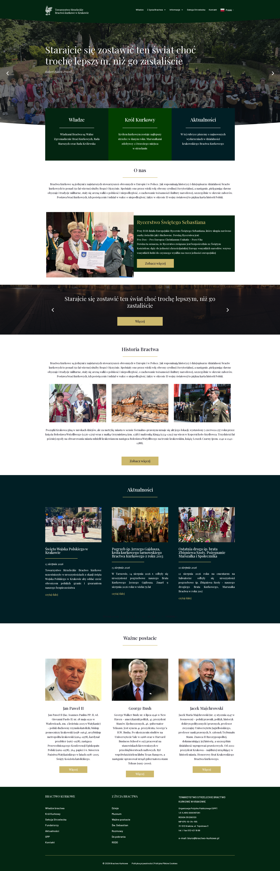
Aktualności (52, 830)
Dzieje (115, 808)
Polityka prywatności (142, 863)
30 (153, 616)
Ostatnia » (171, 616)
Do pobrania (119, 836)
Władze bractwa (54, 808)
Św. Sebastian (120, 825)
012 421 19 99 (194, 830)
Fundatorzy (52, 825)
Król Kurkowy (52, 813)
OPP (47, 836)
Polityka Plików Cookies (165, 863)
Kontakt (213, 10)
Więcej (140, 321)
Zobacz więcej (155, 263)
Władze (140, 10)
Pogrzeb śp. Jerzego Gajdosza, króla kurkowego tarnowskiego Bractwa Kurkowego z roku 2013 (137, 552)
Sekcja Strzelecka (196, 10)
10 (143, 616)
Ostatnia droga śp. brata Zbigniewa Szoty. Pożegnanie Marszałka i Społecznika (202, 552)
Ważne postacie (121, 819)
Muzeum (117, 813)
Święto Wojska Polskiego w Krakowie (66, 550)
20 (148, 616)
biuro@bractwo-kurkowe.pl (203, 838)
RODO (115, 842)
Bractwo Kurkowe (119, 863)
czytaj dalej (51, 594)
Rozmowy (117, 830)
